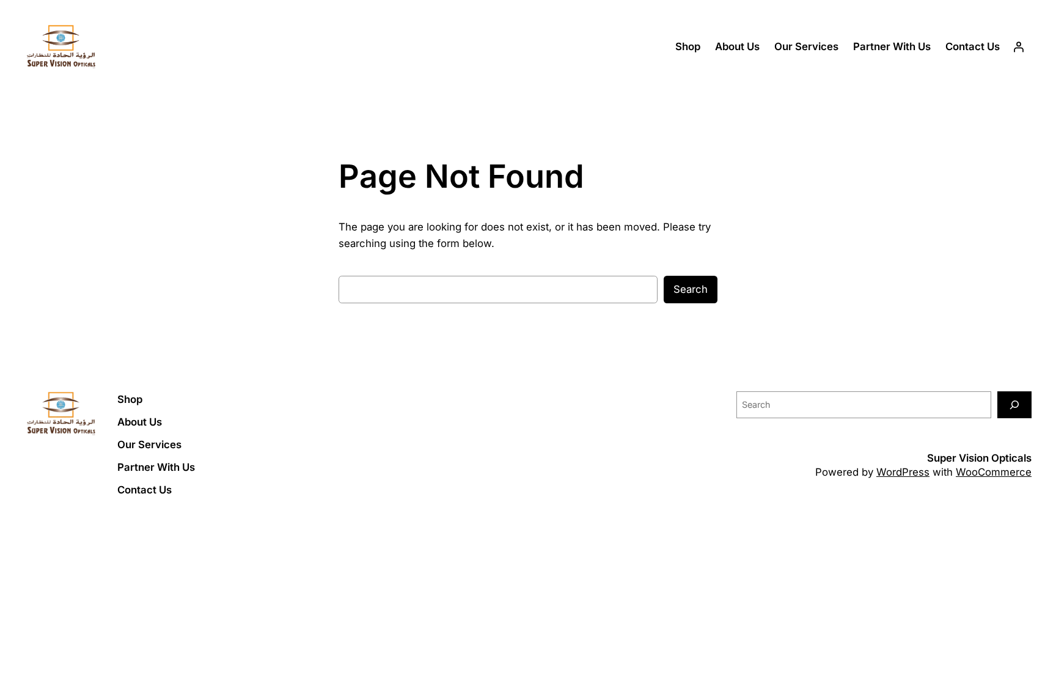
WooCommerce (994, 472)
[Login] (1019, 47)
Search (690, 289)
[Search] (1014, 404)
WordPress (903, 472)
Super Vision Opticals (979, 458)
